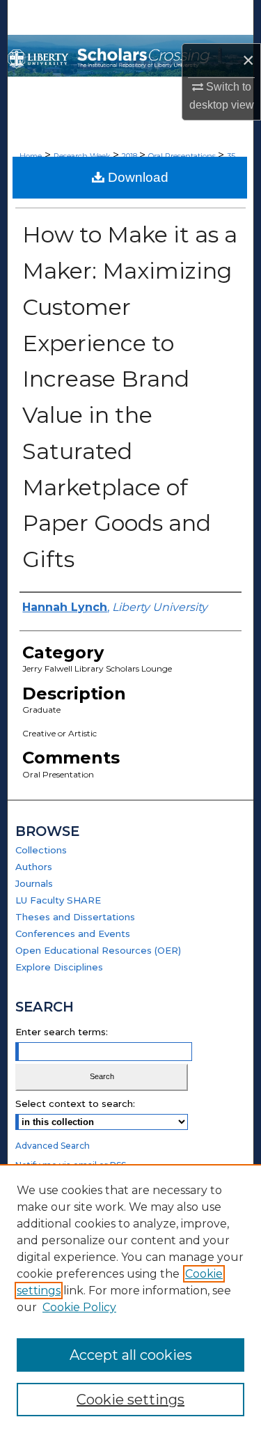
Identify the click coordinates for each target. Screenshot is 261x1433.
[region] (130, 1298)
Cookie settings (130, 1399)
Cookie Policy (79, 1307)
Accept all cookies (131, 1355)
